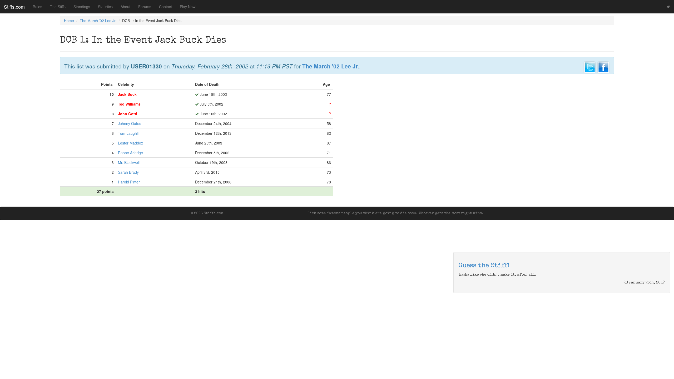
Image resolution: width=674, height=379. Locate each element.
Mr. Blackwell (129, 162)
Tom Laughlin (129, 133)
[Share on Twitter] (589, 66)
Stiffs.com (14, 6)
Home (69, 20)
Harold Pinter (129, 181)
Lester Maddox (130, 143)
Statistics (105, 6)
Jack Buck (127, 94)
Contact (165, 6)
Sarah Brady (128, 172)
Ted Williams (129, 104)
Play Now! (188, 6)
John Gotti (127, 113)
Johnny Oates (129, 123)
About (125, 6)
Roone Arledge (130, 152)
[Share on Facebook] (603, 66)
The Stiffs (58, 6)
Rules (37, 6)
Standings (81, 6)
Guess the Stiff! (484, 266)
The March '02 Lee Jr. (98, 20)
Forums (144, 6)
